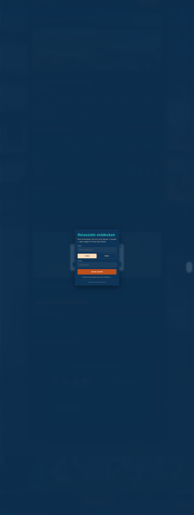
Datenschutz (91, 282)
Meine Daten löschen (100, 282)
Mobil (107, 256)
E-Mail (87, 256)
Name (79, 246)
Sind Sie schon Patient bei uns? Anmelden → (97, 277)
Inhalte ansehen (97, 272)
